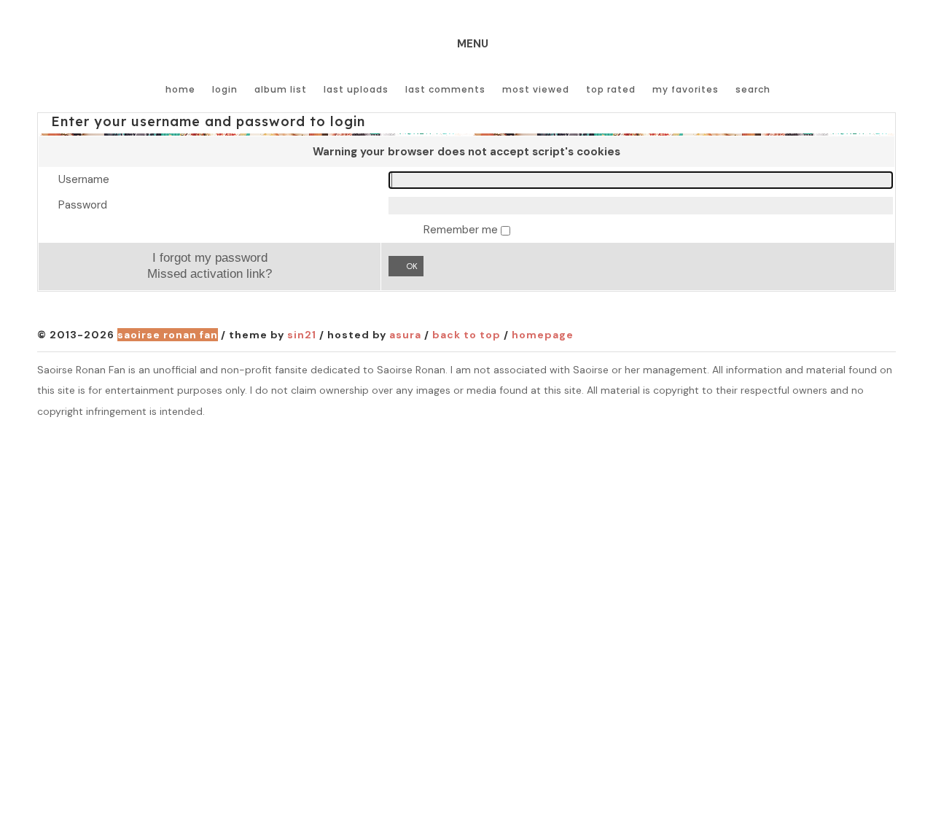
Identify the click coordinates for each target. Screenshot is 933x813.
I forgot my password (210, 257)
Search (752, 89)
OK (412, 266)
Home (180, 89)
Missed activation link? (209, 273)
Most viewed (535, 89)
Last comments (445, 89)
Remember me (462, 229)
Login (225, 89)
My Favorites (685, 89)
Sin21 (301, 334)
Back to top (466, 334)
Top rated (611, 89)
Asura (405, 334)
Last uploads (356, 89)
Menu (472, 43)
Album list (280, 89)
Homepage (543, 334)
